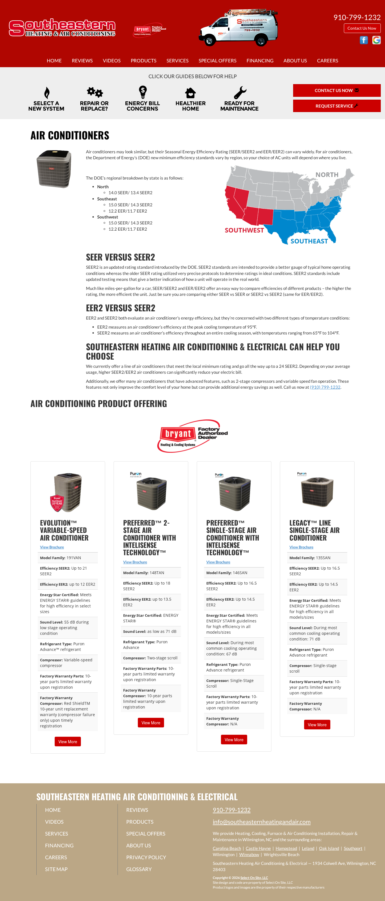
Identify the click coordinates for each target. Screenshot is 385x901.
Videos (112, 61)
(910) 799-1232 (325, 387)
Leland (308, 848)
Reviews (82, 61)
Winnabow (249, 854)
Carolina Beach (227, 848)
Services (178, 61)
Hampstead (286, 848)
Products (143, 61)
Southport (353, 848)
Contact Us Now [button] (362, 28)
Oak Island (329, 848)
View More (67, 741)
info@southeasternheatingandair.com (262, 821)
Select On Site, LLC (254, 878)
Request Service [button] (335, 105)
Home (54, 61)
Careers (327, 61)
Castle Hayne (258, 848)
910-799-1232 (232, 809)
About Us (295, 61)
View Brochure (52, 547)
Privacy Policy (146, 857)
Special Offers (217, 61)
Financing (260, 61)
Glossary (139, 869)
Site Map (56, 869)
